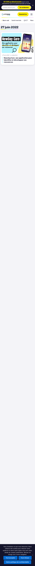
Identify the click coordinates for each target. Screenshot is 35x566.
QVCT (26, 20)
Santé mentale (16, 20)
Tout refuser (25, 558)
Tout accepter (10, 558)
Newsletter (23, 14)
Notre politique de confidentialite (17, 562)
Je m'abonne (24, 7)
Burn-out (6, 20)
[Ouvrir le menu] (31, 14)
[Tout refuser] (33, 555)
